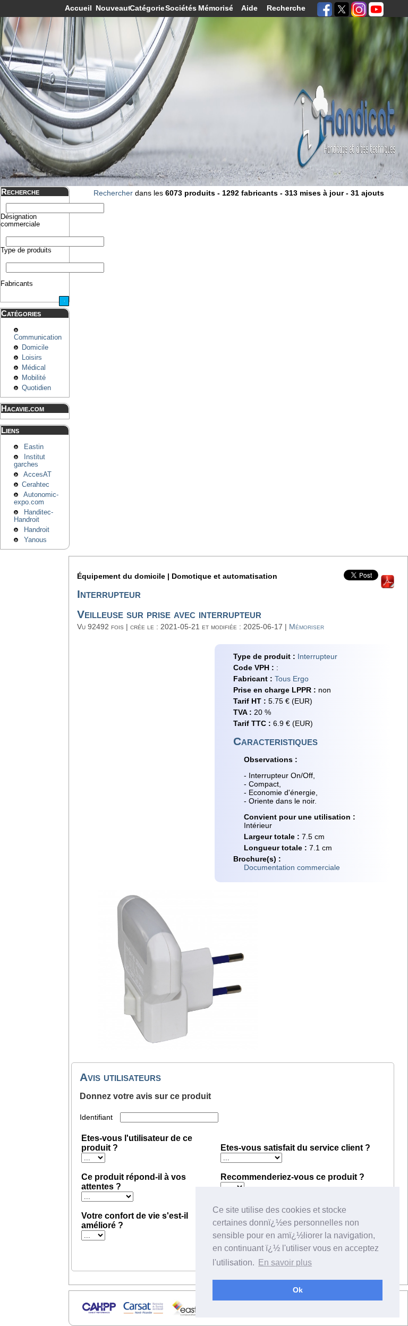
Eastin (34, 447)
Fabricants (17, 284)
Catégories (147, 8)
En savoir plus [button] (285, 1262)
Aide (249, 8)
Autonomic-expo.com (36, 498)
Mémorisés (215, 8)
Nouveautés (113, 8)
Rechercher (113, 193)
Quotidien (36, 388)
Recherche (284, 8)
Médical (34, 367)
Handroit (36, 530)
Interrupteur (317, 656)
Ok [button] (298, 1290)
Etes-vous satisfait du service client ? (295, 1147)
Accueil (78, 8)
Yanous (35, 540)
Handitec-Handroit (33, 516)
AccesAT (37, 474)
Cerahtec (35, 484)
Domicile (35, 347)
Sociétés (181, 8)
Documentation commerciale (292, 867)
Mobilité (34, 378)
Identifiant (97, 1117)
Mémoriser (306, 626)
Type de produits (26, 250)
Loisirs (32, 357)
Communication (38, 337)
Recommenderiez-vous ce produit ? (292, 1176)
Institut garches (29, 460)
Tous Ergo (292, 678)
